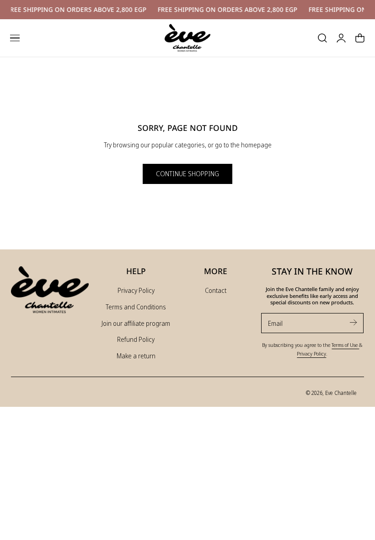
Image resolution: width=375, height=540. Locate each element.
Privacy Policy (136, 290)
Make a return (136, 355)
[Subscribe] (353, 322)
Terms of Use (345, 344)
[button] (14, 38)
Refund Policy (136, 339)
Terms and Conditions (136, 306)
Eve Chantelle (341, 392)
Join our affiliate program (136, 323)
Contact (215, 290)
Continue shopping (187, 173)
